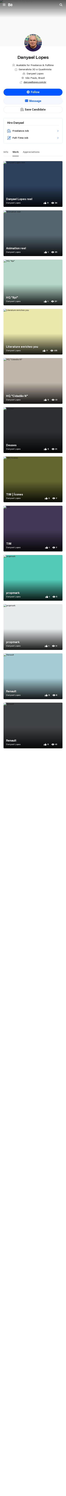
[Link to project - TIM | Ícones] (33, 479)
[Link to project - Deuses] (33, 430)
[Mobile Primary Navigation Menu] (4, 5)
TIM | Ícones (14, 494)
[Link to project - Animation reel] (33, 233)
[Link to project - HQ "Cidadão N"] (33, 381)
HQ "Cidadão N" (17, 396)
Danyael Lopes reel (19, 199)
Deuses (11, 445)
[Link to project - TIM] (33, 528)
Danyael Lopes (13, 202)
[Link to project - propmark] (33, 578)
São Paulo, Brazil (35, 78)
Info (6, 151)
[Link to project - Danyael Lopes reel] (33, 184)
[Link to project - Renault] (33, 676)
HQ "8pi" (12, 297)
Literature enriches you (22, 346)
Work (15, 151)
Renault (11, 691)
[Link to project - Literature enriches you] (33, 332)
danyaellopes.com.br (35, 82)
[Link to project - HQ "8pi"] (33, 282)
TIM (8, 543)
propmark (13, 593)
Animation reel (16, 248)
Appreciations (31, 151)
